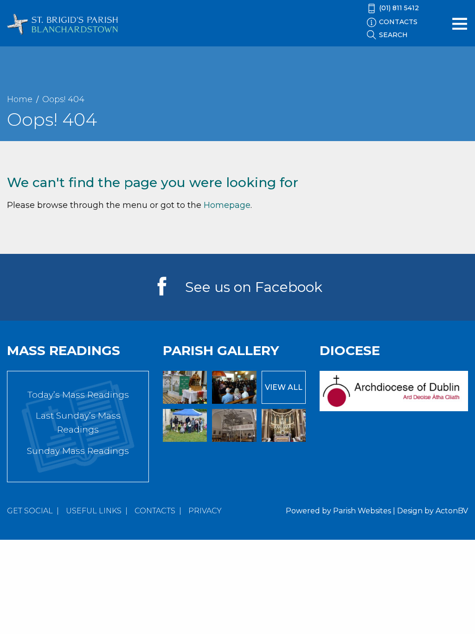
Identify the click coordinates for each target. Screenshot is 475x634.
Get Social (30, 510)
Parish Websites (362, 510)
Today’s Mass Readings (78, 394)
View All (283, 387)
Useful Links (94, 510)
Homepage (227, 205)
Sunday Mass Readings (78, 451)
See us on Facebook (253, 287)
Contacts (155, 510)
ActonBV (452, 510)
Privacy (205, 510)
